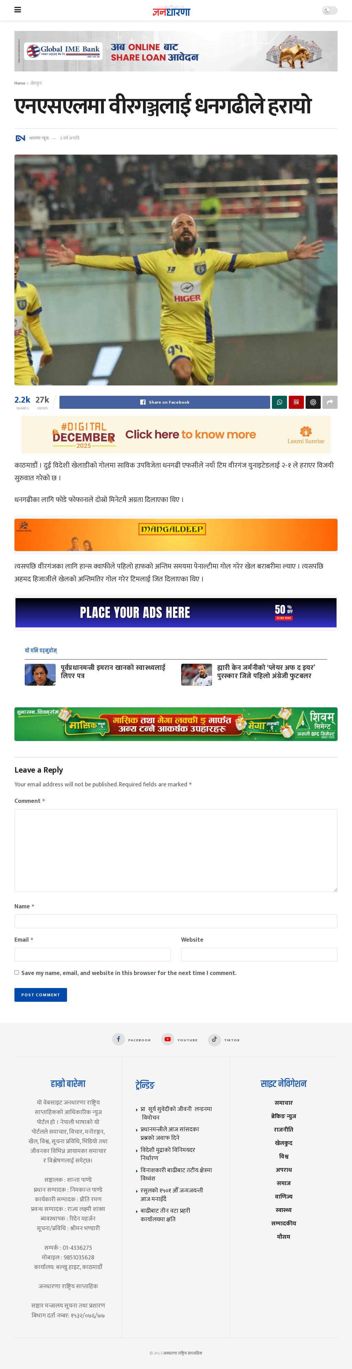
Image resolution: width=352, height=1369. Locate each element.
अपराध (284, 1170)
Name (24, 906)
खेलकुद (36, 83)
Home (19, 83)
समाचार (284, 1103)
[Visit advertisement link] (176, 56)
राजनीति (283, 1130)
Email (24, 940)
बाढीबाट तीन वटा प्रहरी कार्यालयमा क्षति (165, 1215)
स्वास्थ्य (284, 1210)
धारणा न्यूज (38, 138)
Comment (29, 801)
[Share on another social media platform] (330, 402)
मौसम (283, 1237)
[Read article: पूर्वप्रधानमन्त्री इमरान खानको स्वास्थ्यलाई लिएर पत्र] (40, 675)
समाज (284, 1183)
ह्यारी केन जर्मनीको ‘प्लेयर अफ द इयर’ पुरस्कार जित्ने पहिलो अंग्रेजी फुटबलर (266, 672)
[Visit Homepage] (171, 10)
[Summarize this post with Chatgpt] (313, 402)
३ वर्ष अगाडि (69, 138)
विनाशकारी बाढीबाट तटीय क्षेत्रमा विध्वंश (176, 1174)
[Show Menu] (17, 10)
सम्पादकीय (283, 1223)
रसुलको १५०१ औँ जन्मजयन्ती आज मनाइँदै (172, 1195)
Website (192, 940)
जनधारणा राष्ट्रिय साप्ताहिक (182, 1353)
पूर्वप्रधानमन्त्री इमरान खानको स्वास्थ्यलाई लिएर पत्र (113, 672)
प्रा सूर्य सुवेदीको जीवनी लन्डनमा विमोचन (176, 1113)
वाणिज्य (284, 1197)
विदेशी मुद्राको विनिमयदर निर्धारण (168, 1154)
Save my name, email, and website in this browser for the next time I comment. (128, 973)
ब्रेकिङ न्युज (283, 1116)
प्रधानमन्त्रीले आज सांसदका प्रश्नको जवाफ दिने (170, 1133)
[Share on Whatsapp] (279, 402)
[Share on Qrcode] (296, 402)
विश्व (283, 1157)
